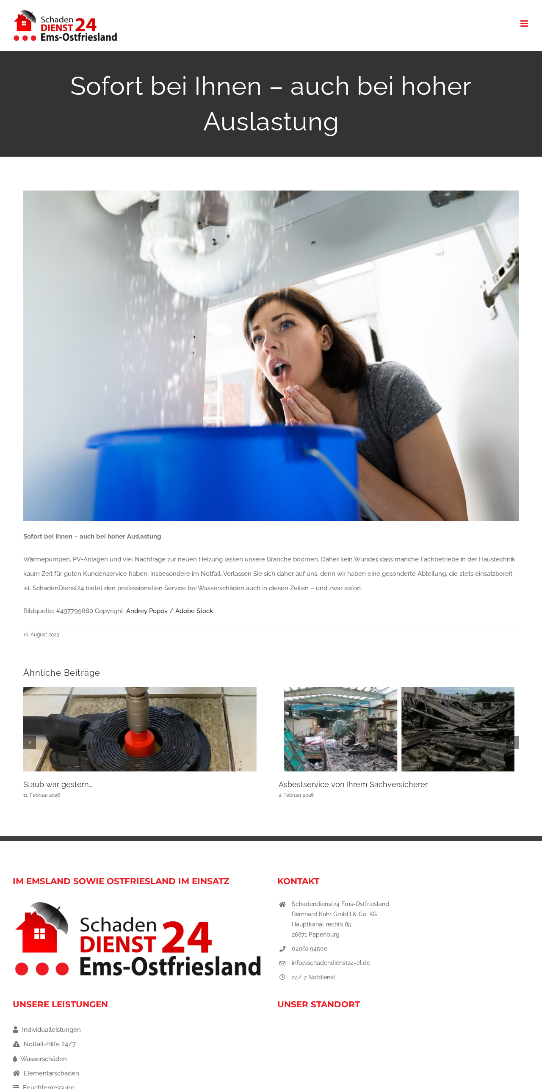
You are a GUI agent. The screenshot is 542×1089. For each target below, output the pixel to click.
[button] (29, 742)
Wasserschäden (43, 1059)
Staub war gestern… (57, 784)
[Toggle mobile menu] (524, 23)
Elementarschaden (50, 1073)
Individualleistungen (50, 1030)
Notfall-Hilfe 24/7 (49, 1044)
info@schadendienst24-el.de (331, 962)
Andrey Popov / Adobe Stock (169, 611)
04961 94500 (310, 948)
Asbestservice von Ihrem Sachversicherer (353, 784)
